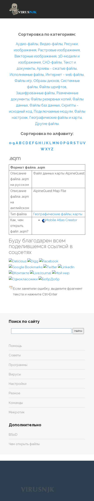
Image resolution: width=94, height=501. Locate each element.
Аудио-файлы (27, 44)
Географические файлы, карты (57, 214)
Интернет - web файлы (64, 75)
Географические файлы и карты (55, 117)
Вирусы (15, 374)
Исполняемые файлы (27, 75)
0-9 (12, 143)
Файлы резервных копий (51, 99)
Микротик (17, 412)
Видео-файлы (51, 44)
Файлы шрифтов (52, 87)
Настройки (17, 384)
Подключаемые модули (53, 111)
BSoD (13, 435)
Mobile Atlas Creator (61, 220)
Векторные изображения (35, 56)
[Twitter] (50, 267)
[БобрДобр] (49, 279)
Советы (15, 355)
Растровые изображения (59, 50)
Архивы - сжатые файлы (57, 68)
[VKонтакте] (19, 273)
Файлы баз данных (45, 105)
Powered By (37, 489)
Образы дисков (46, 81)
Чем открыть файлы (24, 444)
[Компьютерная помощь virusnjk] (23, 9)
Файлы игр (23, 81)
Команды (16, 403)
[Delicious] (18, 261)
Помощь (15, 346)
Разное (14, 393)
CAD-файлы (52, 62)
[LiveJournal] (41, 273)
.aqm (15, 158)
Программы (18, 365)
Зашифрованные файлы (35, 93)
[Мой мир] (61, 273)
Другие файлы (47, 124)
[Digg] (33, 261)
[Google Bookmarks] (26, 267)
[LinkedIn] (66, 267)
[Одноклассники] (23, 279)
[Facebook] (48, 261)
